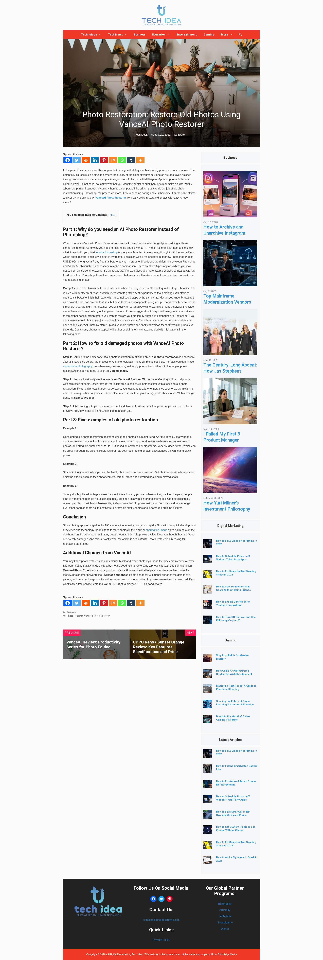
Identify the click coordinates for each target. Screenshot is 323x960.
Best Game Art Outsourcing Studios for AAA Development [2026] (234, 674)
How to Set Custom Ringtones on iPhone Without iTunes (236, 828)
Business (140, 34)
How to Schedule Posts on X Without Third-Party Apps (233, 798)
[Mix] (113, 160)
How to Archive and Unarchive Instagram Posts (224, 233)
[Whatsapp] (122, 160)
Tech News (115, 34)
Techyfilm (225, 916)
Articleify (224, 910)
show (112, 215)
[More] (140, 160)
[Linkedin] (95, 160)
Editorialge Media (227, 954)
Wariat (225, 928)
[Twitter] (77, 160)
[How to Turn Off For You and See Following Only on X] (207, 621)
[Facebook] (67, 160)
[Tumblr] (131, 160)
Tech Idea (137, 954)
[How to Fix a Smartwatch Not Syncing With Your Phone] (207, 816)
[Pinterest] (104, 160)
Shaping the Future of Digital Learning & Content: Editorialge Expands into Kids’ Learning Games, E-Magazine (235, 706)
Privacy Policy (161, 939)
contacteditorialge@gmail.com (161, 919)
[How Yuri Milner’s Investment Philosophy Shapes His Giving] (230, 490)
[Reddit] (86, 160)
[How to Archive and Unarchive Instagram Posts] (230, 214)
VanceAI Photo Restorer (110, 197)
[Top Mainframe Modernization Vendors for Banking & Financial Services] (230, 283)
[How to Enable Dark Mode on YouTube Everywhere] (207, 606)
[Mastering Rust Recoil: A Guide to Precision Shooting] (207, 690)
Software (71, 612)
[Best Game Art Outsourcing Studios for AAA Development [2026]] (207, 675)
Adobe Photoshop (107, 252)
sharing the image (156, 530)
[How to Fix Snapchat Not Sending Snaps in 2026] (207, 575)
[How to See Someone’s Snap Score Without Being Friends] (207, 590)
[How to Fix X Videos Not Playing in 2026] (207, 545)
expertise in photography (77, 366)
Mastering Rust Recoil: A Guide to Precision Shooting (236, 687)
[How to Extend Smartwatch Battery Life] (207, 770)
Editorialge (224, 903)
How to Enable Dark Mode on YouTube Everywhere (233, 603)
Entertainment (187, 34)
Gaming (209, 34)
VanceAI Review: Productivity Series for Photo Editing (93, 644)
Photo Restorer (75, 616)
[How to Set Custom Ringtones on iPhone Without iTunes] (207, 831)
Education (159, 34)
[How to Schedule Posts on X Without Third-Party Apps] (207, 560)
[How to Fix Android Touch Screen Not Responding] (207, 785)
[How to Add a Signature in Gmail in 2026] (207, 861)
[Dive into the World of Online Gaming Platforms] (207, 720)
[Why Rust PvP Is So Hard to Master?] (207, 659)
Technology (89, 34)
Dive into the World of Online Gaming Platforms (233, 718)
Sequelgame (225, 922)
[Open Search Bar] (240, 34)
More (224, 34)
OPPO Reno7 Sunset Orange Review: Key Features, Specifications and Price (158, 647)
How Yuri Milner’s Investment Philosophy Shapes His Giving (226, 509)
